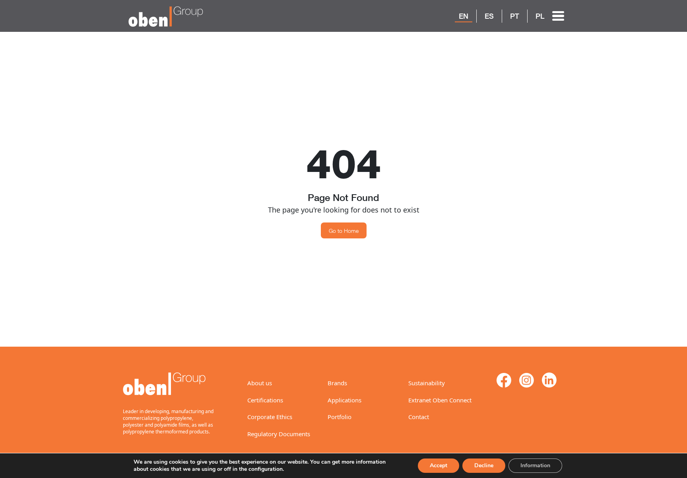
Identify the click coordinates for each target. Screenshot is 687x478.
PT (514, 16)
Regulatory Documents (278, 434)
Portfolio (339, 417)
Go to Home (344, 230)
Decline (483, 465)
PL (540, 16)
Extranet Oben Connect (440, 400)
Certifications (265, 400)
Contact (418, 417)
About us (259, 383)
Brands (337, 383)
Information (535, 465)
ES (489, 16)
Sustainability (426, 383)
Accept (438, 465)
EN (463, 16)
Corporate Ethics (269, 417)
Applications (344, 400)
